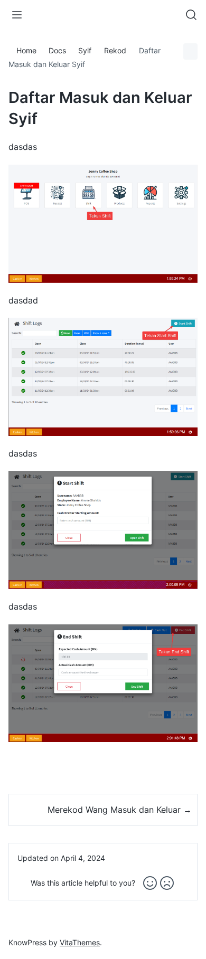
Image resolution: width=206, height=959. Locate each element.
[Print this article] (190, 51)
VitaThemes (80, 942)
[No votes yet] (150, 883)
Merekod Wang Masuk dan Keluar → (120, 809)
